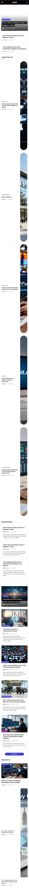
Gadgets (4, 731)
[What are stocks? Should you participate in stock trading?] (23, 288)
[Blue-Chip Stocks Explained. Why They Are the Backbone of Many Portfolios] (14, 723)
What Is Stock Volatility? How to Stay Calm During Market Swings (10, 105)
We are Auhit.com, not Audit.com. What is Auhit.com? (8, 380)
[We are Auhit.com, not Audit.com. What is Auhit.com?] (23, 380)
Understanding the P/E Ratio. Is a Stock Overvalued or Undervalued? (10, 471)
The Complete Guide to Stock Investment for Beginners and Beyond (12, 563)
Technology (5, 662)
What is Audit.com (7, 197)
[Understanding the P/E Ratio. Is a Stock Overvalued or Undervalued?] (23, 471)
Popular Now (5, 764)
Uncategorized (6, 625)
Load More (14, 754)
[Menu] (2, 2)
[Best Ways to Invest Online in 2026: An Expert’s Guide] (14, 593)
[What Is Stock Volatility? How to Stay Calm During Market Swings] (23, 105)
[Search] (27, 2)
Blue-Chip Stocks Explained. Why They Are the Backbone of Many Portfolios (13, 736)
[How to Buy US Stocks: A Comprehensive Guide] (14, 618)
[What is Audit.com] (23, 197)
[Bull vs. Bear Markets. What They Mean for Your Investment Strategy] (14, 689)
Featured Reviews (6, 696)
